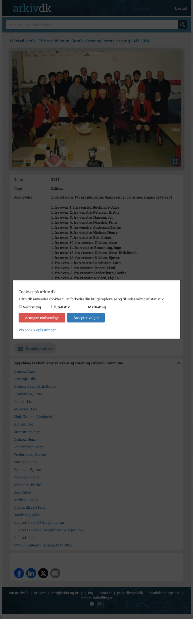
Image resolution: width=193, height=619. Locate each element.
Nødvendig (32, 307)
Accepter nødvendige (42, 317)
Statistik (62, 307)
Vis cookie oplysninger (37, 330)
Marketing (97, 307)
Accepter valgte (86, 317)
